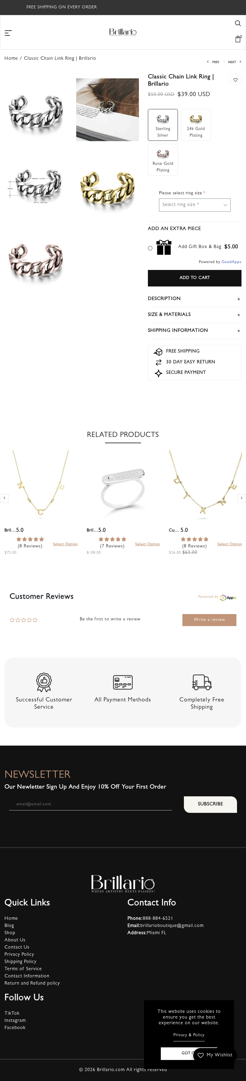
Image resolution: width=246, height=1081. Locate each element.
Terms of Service (23, 969)
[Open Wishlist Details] (214, 30)
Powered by (208, 597)
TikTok (12, 1013)
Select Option (65, 545)
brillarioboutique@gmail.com (166, 926)
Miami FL (147, 933)
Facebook (15, 1028)
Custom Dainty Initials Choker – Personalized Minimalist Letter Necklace (175, 530)
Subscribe (210, 804)
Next (232, 62)
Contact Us (16, 947)
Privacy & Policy (189, 1035)
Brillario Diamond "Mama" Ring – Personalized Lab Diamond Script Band (92, 530)
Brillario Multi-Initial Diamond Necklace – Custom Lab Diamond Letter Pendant (10, 530)
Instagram (15, 1021)
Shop (9, 933)
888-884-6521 (150, 918)
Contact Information (27, 976)
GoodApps (232, 262)
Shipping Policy (20, 962)
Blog (9, 926)
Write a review (209, 620)
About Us (15, 940)
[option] (41, 510)
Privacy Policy (19, 954)
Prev (215, 62)
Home (11, 918)
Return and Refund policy (32, 983)
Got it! (189, 1053)
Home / (14, 58)
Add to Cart (195, 278)
